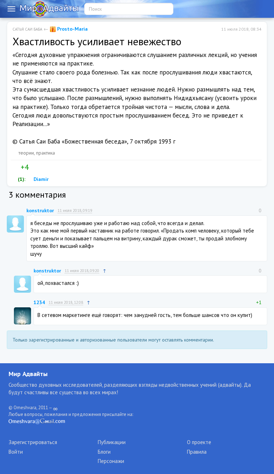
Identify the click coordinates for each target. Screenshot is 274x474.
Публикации (112, 442)
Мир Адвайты (28, 374)
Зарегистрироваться (33, 442)
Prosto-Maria (72, 29)
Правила (197, 451)
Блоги (104, 451)
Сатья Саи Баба (27, 29)
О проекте (199, 442)
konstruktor (40, 210)
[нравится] (15, 167)
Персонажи (111, 461)
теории (26, 153)
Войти (16, 451)
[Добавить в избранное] (49, 167)
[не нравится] (34, 167)
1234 (39, 302)
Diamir (40, 179)
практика (45, 153)
